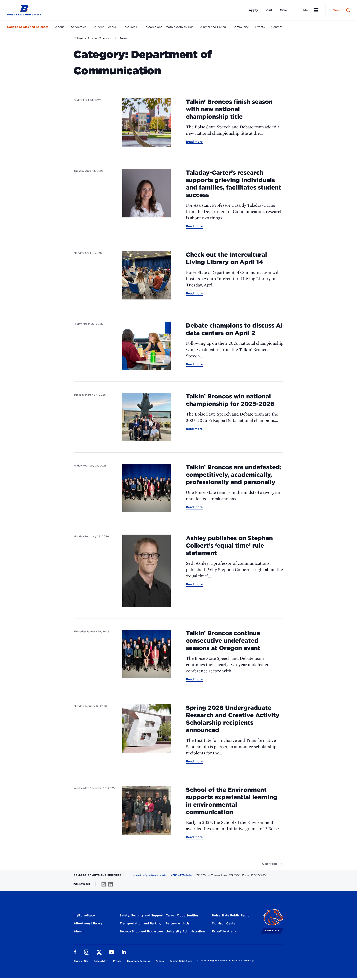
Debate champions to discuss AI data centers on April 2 (234, 329)
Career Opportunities (182, 915)
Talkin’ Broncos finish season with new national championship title (229, 109)
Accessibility (101, 961)
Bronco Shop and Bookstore (141, 931)
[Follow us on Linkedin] (110, 884)
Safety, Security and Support (142, 915)
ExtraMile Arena (224, 931)
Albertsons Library (88, 923)
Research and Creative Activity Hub (169, 27)
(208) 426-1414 (181, 875)
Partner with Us (177, 923)
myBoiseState (84, 915)
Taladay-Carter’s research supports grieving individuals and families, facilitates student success (233, 183)
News (123, 38)
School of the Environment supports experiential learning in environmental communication (231, 801)
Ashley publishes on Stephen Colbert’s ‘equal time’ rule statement (229, 545)
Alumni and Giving (213, 27)
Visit (269, 10)
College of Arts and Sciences (28, 27)
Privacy (117, 961)
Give (283, 10)
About (59, 27)
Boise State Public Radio (231, 915)
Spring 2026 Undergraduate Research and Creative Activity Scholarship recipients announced (232, 719)
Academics (78, 27)
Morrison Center (224, 923)
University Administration (185, 931)
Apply (253, 10)
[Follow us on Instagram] (104, 884)
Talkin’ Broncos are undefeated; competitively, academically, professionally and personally (234, 475)
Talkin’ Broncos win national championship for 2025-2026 (230, 400)
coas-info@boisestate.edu (150, 875)
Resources (130, 27)
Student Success (104, 27)
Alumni (79, 931)
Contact (276, 27)
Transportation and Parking (140, 923)
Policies (159, 961)
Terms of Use (81, 961)
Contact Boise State (180, 961)
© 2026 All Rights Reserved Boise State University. (225, 960)
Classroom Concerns (138, 961)
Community (241, 27)
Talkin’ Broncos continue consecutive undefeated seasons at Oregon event (223, 640)
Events (260, 27)
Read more (194, 142)
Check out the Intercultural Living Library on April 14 (226, 258)
